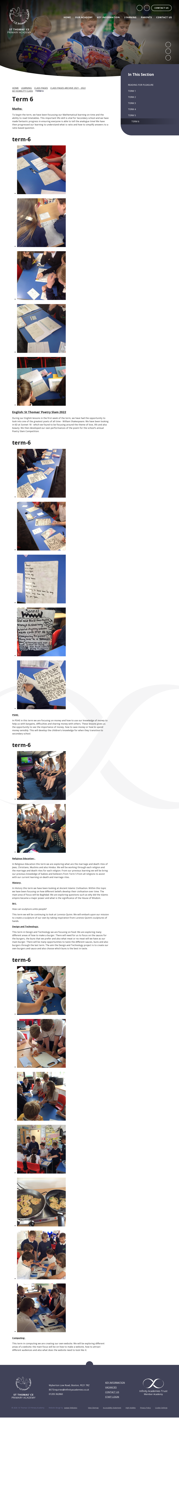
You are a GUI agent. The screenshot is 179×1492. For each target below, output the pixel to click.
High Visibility (131, 1408)
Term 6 (39, 90)
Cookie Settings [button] (161, 1408)
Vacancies (111, 1387)
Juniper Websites (70, 1408)
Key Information (115, 1382)
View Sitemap (93, 1408)
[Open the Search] (139, 8)
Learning (26, 88)
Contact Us (112, 1392)
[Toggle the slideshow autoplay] (168, 57)
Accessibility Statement (112, 1408)
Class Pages (41, 88)
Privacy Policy (145, 1408)
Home (15, 88)
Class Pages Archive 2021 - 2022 (68, 88)
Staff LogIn (112, 1396)
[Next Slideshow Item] (168, 51)
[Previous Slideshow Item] (168, 44)
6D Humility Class (22, 90)
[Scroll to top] (89, 1365)
